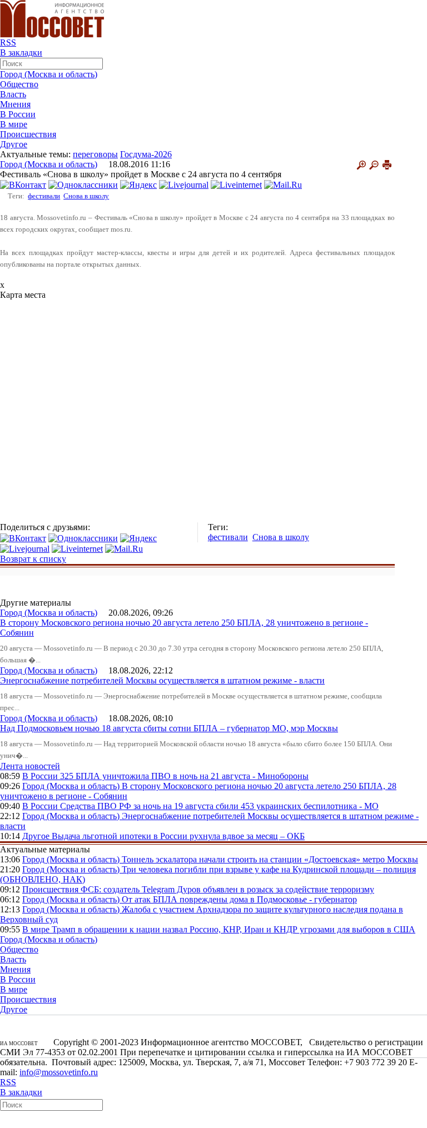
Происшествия (28, 134)
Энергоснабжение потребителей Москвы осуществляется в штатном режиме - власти (162, 680)
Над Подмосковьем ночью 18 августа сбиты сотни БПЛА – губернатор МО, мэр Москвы (169, 728)
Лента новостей (30, 766)
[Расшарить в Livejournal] (183, 184)
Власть (13, 94)
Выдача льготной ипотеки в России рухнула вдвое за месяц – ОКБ (178, 836)
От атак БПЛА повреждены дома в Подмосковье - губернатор (239, 899)
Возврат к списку (33, 558)
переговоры (95, 154)
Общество (19, 84)
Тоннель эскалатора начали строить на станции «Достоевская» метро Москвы (270, 859)
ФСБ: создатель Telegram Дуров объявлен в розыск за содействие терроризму (227, 889)
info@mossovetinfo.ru (58, 1072)
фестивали (44, 196)
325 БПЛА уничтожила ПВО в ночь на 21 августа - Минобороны (184, 776)
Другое (13, 144)
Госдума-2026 (146, 154)
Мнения (15, 104)
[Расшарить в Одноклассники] (83, 184)
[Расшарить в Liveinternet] (236, 184)
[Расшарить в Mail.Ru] (283, 184)
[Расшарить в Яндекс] (138, 184)
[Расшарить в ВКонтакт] (23, 184)
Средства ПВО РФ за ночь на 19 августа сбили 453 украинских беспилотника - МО (219, 806)
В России (18, 114)
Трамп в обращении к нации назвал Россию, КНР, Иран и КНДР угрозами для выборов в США (233, 929)
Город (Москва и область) (48, 74)
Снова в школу (86, 196)
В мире (13, 124)
